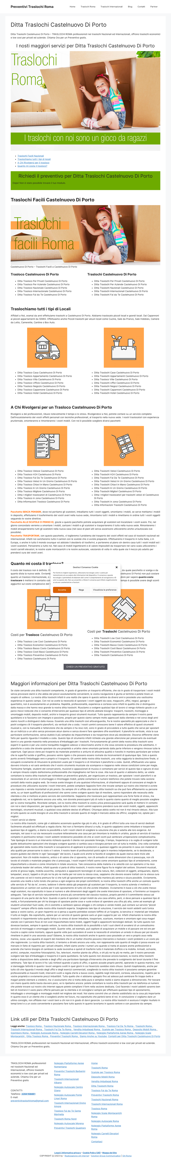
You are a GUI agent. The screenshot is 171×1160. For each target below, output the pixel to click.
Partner (154, 6)
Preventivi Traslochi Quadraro (70, 1128)
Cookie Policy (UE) (92, 1152)
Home (72, 6)
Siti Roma (127, 1156)
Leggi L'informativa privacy (67, 1152)
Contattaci (96, 1141)
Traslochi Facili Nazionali (31, 156)
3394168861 (28, 1094)
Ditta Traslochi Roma (102, 1086)
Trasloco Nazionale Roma (58, 1026)
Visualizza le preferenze (104, 590)
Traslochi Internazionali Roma (27, 1029)
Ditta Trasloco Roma (37, 1036)
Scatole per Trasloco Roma (116, 1029)
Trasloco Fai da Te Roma (104, 1090)
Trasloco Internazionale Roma (89, 1026)
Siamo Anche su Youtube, (93, 1036)
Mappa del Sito (109, 1152)
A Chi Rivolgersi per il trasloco (33, 162)
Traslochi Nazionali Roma (104, 1099)
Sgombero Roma (20, 1033)
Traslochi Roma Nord (65, 1119)
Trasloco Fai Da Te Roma (120, 1026)
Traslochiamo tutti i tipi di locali (34, 159)
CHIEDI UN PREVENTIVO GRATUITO (85, 666)
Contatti (141, 6)
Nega (81, 590)
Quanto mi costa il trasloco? (32, 166)
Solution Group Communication (106, 1156)
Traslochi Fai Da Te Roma (58, 1029)
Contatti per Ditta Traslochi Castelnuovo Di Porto (134, 1036)
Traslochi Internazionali (112, 6)
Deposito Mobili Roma (145, 1029)
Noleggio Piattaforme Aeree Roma (115, 1033)
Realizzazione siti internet (77, 1156)
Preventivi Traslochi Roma (32, 7)
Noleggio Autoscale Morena (69, 1123)
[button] (116, 567)
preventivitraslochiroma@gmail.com (30, 1100)
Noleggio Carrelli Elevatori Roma (77, 1033)
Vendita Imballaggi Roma (87, 1029)
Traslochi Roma (88, 6)
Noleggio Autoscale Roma (45, 1033)
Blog (130, 6)
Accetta (62, 590)
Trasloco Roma (34, 1026)
